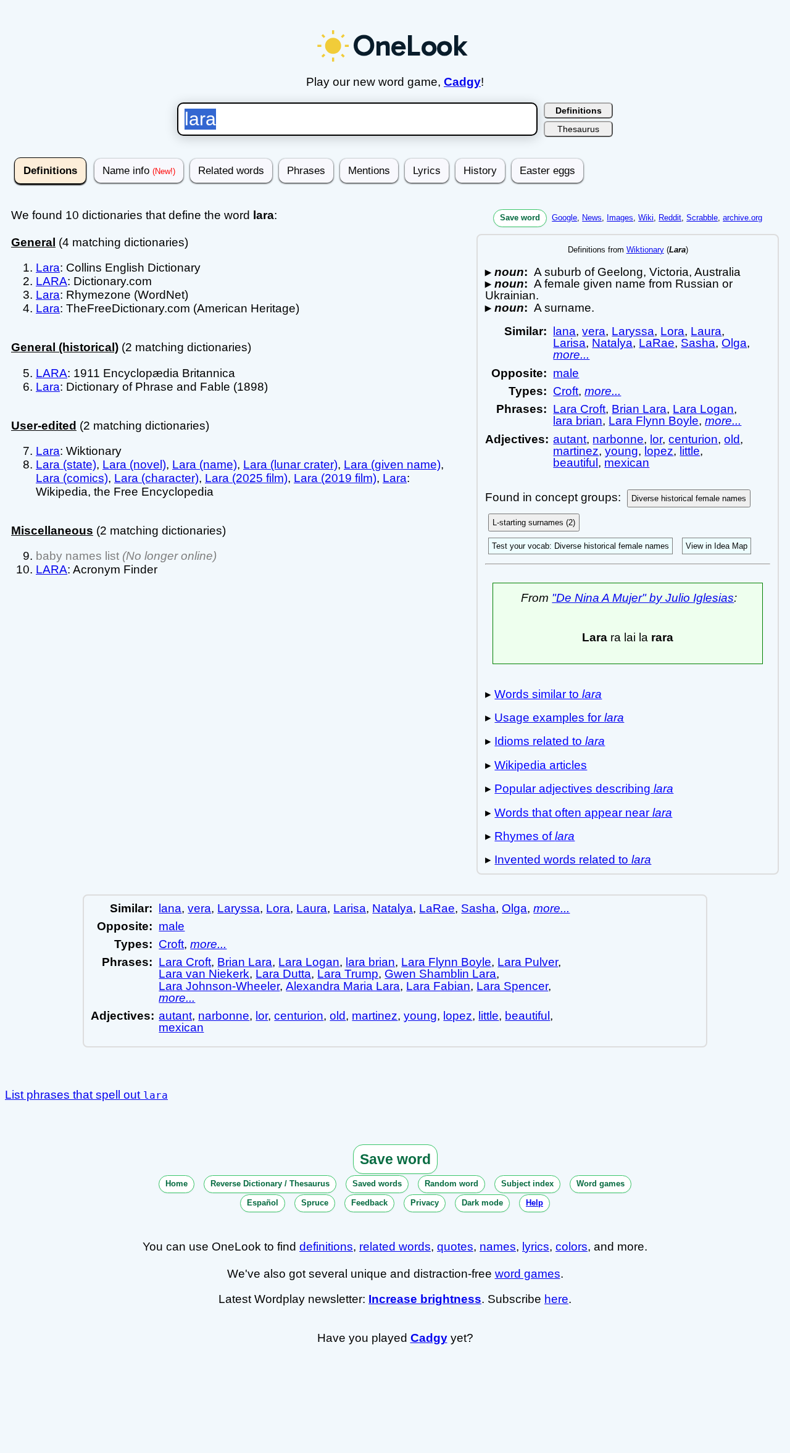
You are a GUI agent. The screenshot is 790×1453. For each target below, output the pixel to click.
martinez (576, 450)
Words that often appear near (583, 812)
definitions (326, 1246)
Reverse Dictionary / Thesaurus (270, 1183)
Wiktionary (645, 249)
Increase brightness (424, 1299)
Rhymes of (534, 836)
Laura (706, 331)
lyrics (535, 1246)
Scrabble (702, 217)
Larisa (569, 342)
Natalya (612, 342)
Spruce (314, 1202)
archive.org (742, 217)
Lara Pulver (527, 961)
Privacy (424, 1202)
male (566, 373)
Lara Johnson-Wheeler (219, 986)
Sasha (698, 342)
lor (656, 439)
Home (176, 1183)
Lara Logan (703, 408)
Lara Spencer (512, 986)
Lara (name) (204, 464)
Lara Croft (579, 408)
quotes (455, 1246)
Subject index (527, 1183)
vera (593, 331)
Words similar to (548, 694)
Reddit (670, 217)
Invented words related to (572, 859)
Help (534, 1202)
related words (395, 1246)
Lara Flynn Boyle (654, 420)
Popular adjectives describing (583, 788)
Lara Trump (347, 973)
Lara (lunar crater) (290, 464)
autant (569, 439)
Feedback (369, 1202)
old (732, 439)
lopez (658, 450)
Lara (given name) (392, 464)
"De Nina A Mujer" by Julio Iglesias (643, 597)
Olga (734, 342)
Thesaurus (578, 129)
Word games (600, 1183)
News (592, 217)
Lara (48, 267)
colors (571, 1246)
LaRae (657, 342)
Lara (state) (66, 464)
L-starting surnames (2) (534, 522)
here (556, 1299)
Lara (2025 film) (246, 478)
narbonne (618, 439)
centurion (693, 439)
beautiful (575, 462)
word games (527, 1273)
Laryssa (633, 331)
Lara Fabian (438, 986)
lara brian (577, 420)
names (498, 1246)
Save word (520, 217)
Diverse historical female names (688, 498)
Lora (672, 331)
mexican (626, 462)
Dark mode (482, 1202)
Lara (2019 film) (335, 478)
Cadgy (462, 81)
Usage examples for (559, 717)
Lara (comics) (72, 478)
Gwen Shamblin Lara (440, 973)
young (621, 450)
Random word (451, 1183)
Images (620, 217)
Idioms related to (549, 741)
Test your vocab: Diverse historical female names (580, 546)
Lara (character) (156, 478)
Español (262, 1202)
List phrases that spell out (86, 1094)
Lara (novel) (134, 464)
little (690, 450)
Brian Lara (639, 408)
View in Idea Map (716, 546)
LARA (51, 281)
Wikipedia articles (540, 765)
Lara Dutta (283, 973)
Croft (565, 391)
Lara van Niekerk (204, 973)
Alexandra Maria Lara (343, 986)
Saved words (377, 1183)
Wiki (646, 217)
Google (564, 217)
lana (564, 331)
